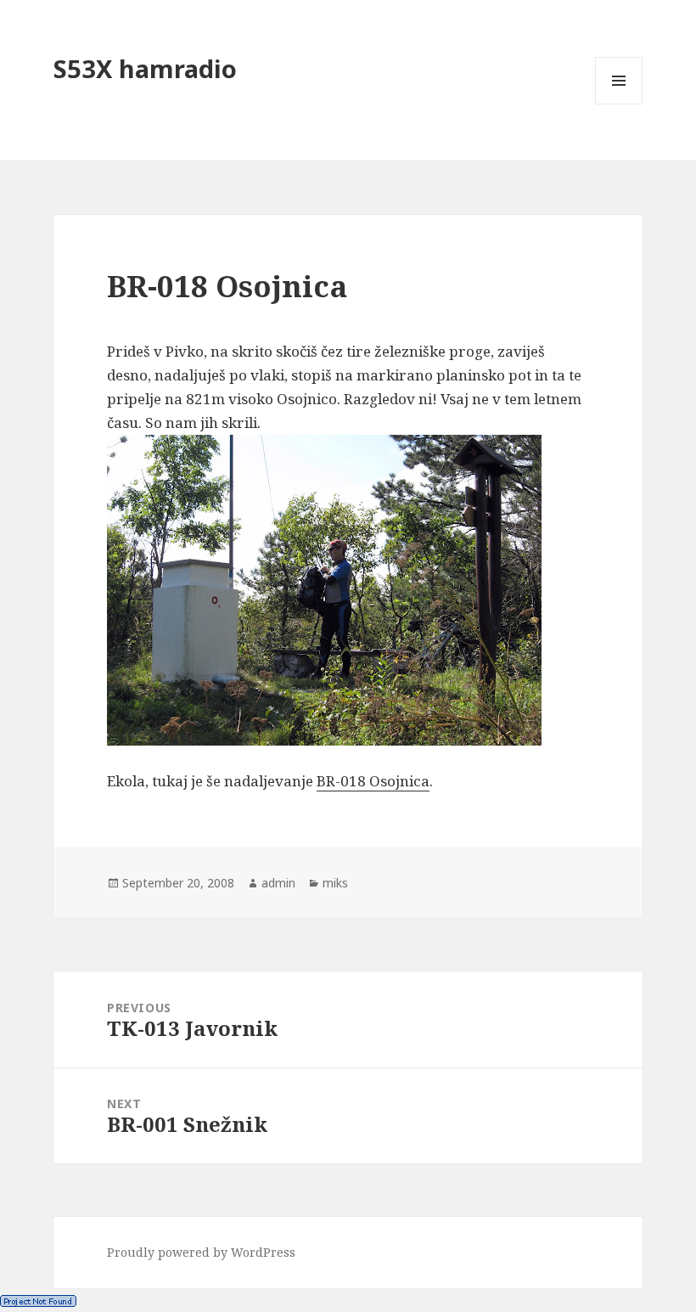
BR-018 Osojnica (373, 781)
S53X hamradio (145, 68)
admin (278, 883)
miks (335, 883)
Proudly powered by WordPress (201, 1252)
